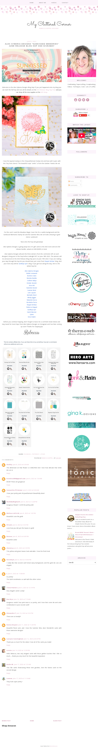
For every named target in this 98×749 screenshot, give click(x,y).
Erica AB (32, 285)
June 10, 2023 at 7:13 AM (22, 599)
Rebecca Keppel (31, 307)
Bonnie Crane (31, 276)
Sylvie (32, 314)
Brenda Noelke (32, 278)
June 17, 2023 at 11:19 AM (21, 678)
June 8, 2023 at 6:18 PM (22, 548)
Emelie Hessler (32, 283)
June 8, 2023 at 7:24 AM (34, 478)
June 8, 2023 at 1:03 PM (28, 513)
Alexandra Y (11, 613)
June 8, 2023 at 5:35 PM (20, 525)
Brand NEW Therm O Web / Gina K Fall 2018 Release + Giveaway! (84, 535)
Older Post (57, 721)
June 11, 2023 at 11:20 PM (27, 625)
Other (43, 454)
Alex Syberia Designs (32, 271)
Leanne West (31, 290)
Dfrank (9, 525)
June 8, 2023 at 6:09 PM (21, 536)
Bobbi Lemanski (31, 273)
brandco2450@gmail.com (16, 478)
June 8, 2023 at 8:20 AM (31, 490)
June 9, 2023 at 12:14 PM (26, 588)
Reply (8, 473)
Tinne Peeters (12, 588)
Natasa (9, 536)
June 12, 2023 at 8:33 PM (32, 639)
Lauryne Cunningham (15, 639)
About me (42, 2)
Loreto (9, 650)
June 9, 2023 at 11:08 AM (16, 574)
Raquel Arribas (49, 261)
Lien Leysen (32, 293)
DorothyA (10, 560)
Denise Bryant (12, 625)
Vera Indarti (32, 317)
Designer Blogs (53, 746)
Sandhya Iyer (23, 264)
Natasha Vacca (32, 300)
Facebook (27, 454)
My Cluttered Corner (49, 24)
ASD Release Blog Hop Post (46, 90)
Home (32, 2)
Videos (53, 2)
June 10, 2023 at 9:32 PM (24, 613)
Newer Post (6, 721)
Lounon (9, 678)
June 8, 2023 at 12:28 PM (28, 502)
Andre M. (10, 664)
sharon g (10, 548)
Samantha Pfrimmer (14, 490)
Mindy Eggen (31, 297)
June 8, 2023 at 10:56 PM (22, 560)
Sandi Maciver (31, 312)
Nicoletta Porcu (32, 302)
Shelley (9, 464)
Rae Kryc (10, 599)
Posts (72, 181)
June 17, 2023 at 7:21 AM (22, 664)
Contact (65, 2)
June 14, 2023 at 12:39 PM (21, 650)
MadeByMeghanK (13, 502)
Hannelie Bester (31, 288)
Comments (73, 185)
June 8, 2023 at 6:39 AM (21, 464)
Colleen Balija (31, 280)
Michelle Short (32, 295)
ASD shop (44, 92)
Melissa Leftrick (13, 513)
